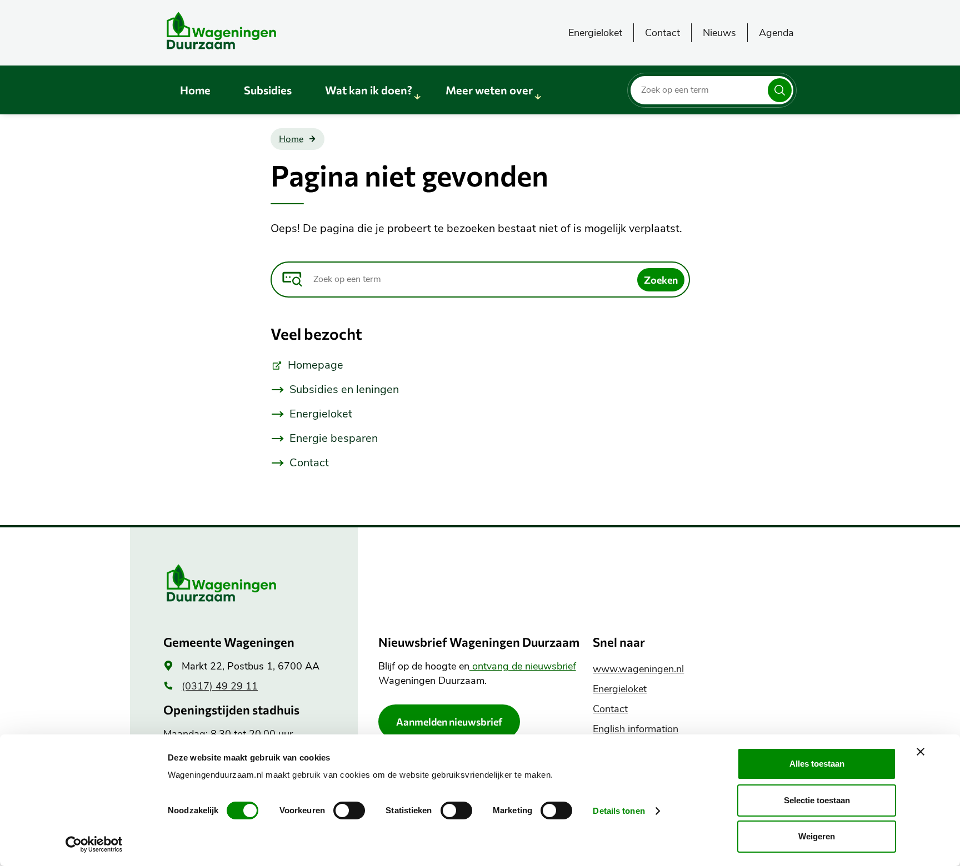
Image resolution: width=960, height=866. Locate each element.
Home (195, 90)
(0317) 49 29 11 (220, 686)
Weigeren (816, 836)
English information (635, 729)
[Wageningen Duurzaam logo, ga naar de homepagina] (246, 30)
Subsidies (268, 90)
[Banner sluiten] (920, 752)
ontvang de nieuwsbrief (522, 666)
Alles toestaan (816, 763)
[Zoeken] (780, 90)
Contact (662, 32)
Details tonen (618, 810)
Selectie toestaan (817, 800)
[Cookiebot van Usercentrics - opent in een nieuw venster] (94, 844)
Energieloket (595, 32)
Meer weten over (489, 90)
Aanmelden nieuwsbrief (449, 722)
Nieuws (719, 32)
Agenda (776, 32)
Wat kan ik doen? (368, 90)
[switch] (349, 810)
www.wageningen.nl (638, 669)
